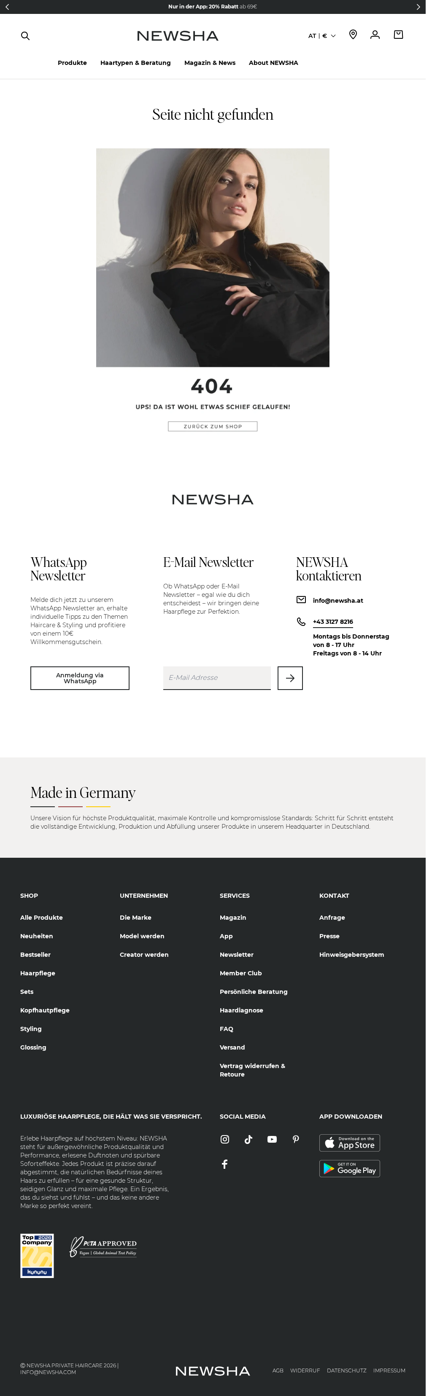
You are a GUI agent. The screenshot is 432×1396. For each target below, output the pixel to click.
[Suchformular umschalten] (25, 36)
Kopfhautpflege (45, 1010)
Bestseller (35, 954)
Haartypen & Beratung (135, 63)
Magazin (233, 917)
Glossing (33, 1047)
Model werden (142, 936)
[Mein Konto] (375, 35)
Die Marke (135, 917)
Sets (26, 992)
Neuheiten (36, 936)
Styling (31, 1029)
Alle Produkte (41, 917)
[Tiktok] (248, 1140)
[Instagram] (225, 1140)
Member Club (241, 973)
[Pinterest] (296, 1140)
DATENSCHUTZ (347, 1370)
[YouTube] (272, 1140)
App (226, 936)
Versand (232, 1047)
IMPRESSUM (389, 1370)
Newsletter (237, 954)
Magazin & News (209, 63)
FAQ (226, 1029)
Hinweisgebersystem (351, 954)
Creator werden (144, 954)
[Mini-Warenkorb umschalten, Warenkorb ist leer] (398, 35)
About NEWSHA (273, 63)
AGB (278, 1370)
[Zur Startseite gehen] (178, 44)
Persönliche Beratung (254, 992)
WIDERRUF (305, 1370)
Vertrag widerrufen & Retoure (252, 1070)
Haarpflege (37, 973)
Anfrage (332, 917)
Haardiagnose (241, 1010)
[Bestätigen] (290, 678)
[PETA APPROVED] (103, 1247)
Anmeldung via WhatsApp (80, 678)
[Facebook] (225, 1164)
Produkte (72, 63)
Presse (329, 936)
